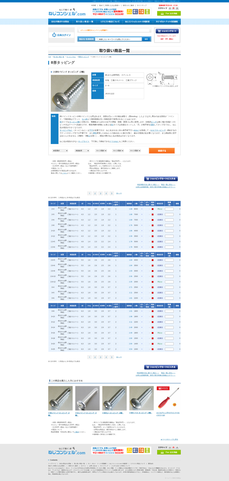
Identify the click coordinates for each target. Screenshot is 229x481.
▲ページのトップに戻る (169, 439)
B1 (112, 125)
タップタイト (83, 141)
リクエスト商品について (137, 463)
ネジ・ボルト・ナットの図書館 (97, 463)
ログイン (83, 466)
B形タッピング (83, 57)
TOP (49, 57)
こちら (64, 173)
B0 (61, 122)
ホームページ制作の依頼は (173, 478)
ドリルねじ (114, 141)
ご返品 (76, 432)
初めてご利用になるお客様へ (109, 5)
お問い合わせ (93, 466)
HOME (93, 5)
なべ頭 (84, 119)
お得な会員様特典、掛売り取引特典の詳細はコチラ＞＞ (155, 187)
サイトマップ (142, 5)
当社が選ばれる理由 (65, 463)
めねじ (136, 130)
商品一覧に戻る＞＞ (168, 185)
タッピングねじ (71, 57)
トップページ (52, 463)
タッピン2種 (74, 122)
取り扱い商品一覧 (59, 57)
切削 (152, 125)
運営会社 (150, 463)
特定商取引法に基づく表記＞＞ (148, 185)
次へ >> (119, 193)
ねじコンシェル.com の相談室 (118, 463)
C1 (89, 136)
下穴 (91, 130)
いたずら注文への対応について (120, 466)
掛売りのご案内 (128, 5)
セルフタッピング (158, 130)
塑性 (95, 133)
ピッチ (154, 122)
